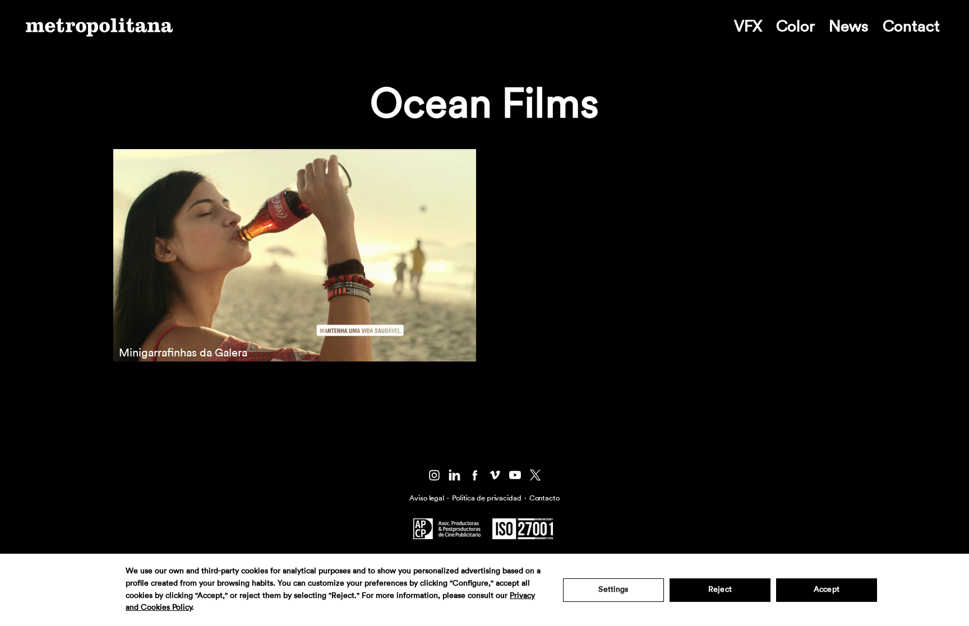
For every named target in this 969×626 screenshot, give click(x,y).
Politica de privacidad (487, 498)
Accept (826, 589)
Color (795, 26)
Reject (720, 589)
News (849, 26)
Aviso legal (426, 498)
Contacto (544, 498)
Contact (911, 26)
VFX (748, 26)
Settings (613, 589)
